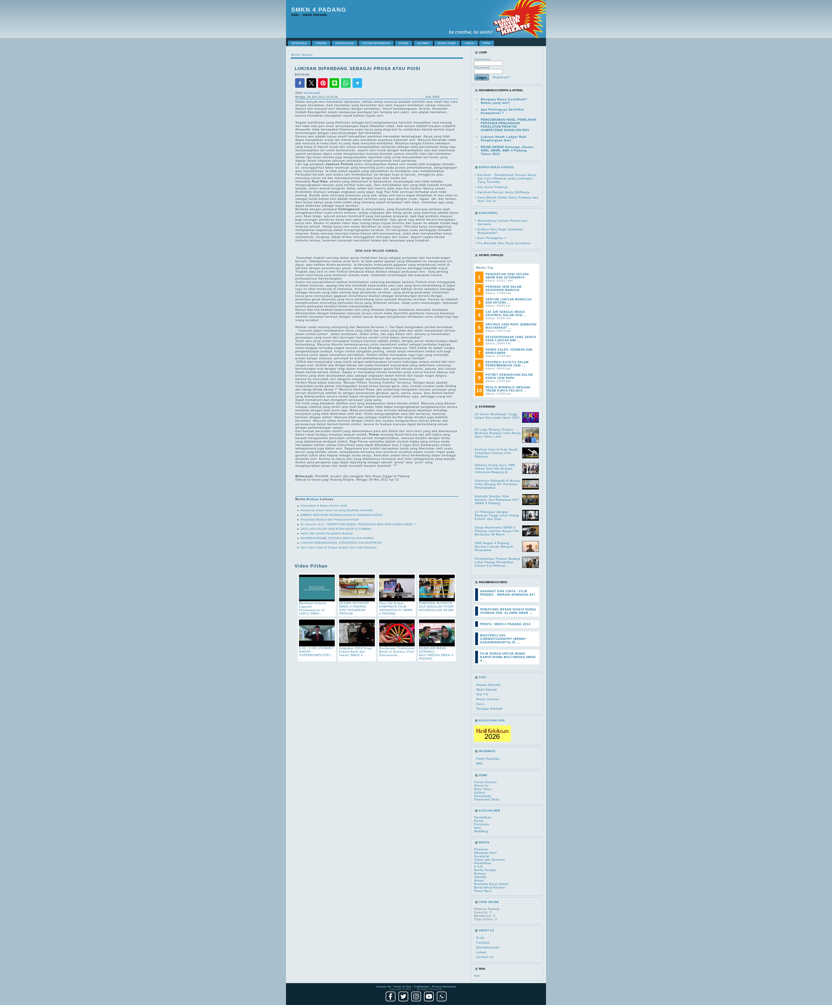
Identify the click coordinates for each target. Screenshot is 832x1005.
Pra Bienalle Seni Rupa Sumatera (504, 243)
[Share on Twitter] (312, 87)
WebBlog (481, 831)
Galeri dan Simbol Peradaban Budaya (327, 533)
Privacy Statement (444, 986)
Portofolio (481, 824)
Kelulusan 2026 (492, 720)
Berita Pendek (485, 870)
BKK (479, 763)
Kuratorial (481, 856)
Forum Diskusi (485, 782)
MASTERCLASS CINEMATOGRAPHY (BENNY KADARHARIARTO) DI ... (503, 639)
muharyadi (312, 92)
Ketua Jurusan (487, 699)
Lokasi (481, 952)
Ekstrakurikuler (488, 947)
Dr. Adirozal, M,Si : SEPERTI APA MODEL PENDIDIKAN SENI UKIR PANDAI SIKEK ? (358, 524)
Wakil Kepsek (486, 689)
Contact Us (485, 957)
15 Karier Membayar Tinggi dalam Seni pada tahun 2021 (497, 415)
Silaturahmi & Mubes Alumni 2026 (324, 505)
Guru (480, 704)
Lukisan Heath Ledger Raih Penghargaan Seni (503, 138)
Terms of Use (402, 986)
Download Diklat (486, 799)
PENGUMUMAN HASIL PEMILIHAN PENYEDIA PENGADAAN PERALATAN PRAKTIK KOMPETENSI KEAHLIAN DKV (508, 125)
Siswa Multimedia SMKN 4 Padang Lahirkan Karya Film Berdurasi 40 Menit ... (497, 531)
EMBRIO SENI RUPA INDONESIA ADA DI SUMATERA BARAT (342, 515)
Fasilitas (482, 942)
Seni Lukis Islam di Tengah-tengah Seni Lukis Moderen (339, 547)
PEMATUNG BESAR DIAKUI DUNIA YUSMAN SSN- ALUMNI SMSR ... (508, 611)
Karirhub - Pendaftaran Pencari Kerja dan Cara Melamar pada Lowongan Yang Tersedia (507, 178)
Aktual (479, 880)
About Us (481, 785)
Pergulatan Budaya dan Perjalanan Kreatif (330, 519)
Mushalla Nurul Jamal (491, 884)
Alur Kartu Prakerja (493, 187)
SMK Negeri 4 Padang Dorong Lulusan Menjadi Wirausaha (494, 546)
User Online (489, 902)
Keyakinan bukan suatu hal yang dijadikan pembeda (337, 510)
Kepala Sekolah (488, 684)
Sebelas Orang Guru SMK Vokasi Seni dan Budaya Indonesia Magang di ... (495, 468)
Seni (477, 827)
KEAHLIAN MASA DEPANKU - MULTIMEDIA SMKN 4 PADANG (436, 653)
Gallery (479, 792)
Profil (480, 938)
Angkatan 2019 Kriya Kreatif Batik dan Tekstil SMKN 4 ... (355, 651)
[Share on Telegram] (357, 87)
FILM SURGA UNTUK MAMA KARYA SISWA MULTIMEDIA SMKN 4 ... (508, 657)
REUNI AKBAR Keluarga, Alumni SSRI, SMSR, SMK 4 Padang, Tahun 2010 (507, 150)
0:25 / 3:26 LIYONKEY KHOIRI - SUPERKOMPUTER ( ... (316, 653)
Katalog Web (489, 810)
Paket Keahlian (488, 758)
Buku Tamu (482, 789)
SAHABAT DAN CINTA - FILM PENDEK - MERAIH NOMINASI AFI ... (507, 594)
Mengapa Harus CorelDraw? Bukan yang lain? (504, 101)
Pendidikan (482, 817)
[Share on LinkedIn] (335, 87)
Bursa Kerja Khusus (489, 887)
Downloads (482, 796)
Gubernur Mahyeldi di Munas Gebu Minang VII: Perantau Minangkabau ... (497, 484)
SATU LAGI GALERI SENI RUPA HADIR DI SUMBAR (336, 528)
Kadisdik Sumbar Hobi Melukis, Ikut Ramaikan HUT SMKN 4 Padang (497, 499)
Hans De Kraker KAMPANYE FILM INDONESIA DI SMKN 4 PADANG (396, 608)
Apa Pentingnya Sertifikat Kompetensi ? (502, 111)
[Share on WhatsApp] (346, 87)
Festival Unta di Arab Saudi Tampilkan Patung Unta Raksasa (496, 453)
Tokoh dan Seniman (489, 859)
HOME (483, 775)
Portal (478, 821)
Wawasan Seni (485, 852)
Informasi (487, 751)
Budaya (307, 54)
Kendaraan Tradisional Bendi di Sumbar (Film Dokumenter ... (397, 651)
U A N (478, 866)
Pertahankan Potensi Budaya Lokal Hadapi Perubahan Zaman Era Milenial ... (497, 562)
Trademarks (421, 986)
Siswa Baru (483, 891)
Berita (295, 54)
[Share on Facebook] (300, 87)
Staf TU (482, 694)
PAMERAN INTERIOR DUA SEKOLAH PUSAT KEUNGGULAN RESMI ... (436, 608)
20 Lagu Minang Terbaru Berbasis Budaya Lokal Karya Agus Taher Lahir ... (498, 433)
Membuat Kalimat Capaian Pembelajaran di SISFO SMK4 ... (312, 608)
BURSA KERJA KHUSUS (496, 167)
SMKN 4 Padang (318, 10)
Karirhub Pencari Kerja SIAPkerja (504, 192)
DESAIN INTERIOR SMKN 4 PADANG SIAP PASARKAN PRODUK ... (354, 608)
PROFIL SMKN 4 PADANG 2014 (505, 624)
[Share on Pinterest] (323, 87)
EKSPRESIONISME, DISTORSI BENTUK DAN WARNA (337, 538)
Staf (482, 677)
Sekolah (480, 877)
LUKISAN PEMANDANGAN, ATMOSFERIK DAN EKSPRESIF (341, 542)
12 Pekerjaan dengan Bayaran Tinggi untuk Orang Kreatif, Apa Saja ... (497, 515)
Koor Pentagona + (492, 238)
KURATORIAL (488, 213)
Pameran (481, 849)
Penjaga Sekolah (489, 708)
